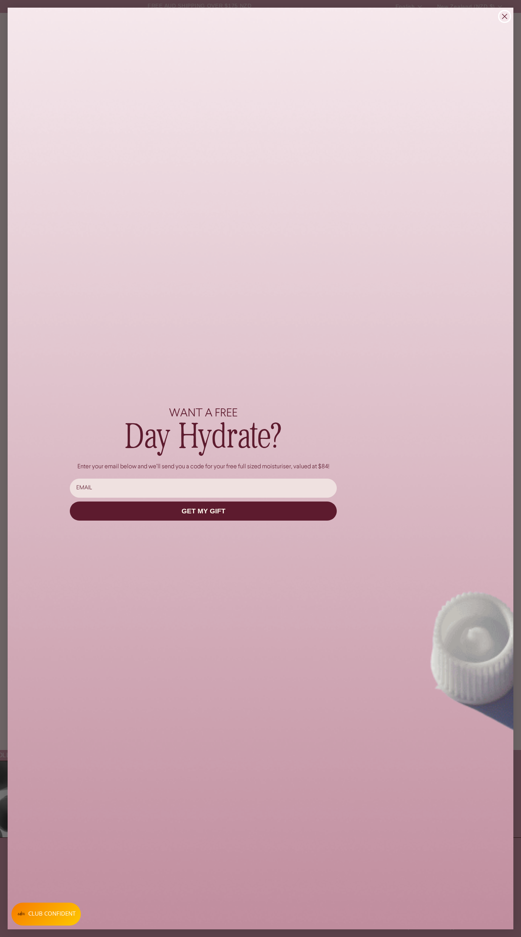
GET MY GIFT (203, 511)
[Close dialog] (504, 16)
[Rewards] (46, 914)
